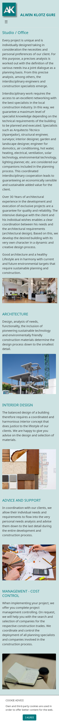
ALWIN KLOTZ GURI (37, 14)
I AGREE (29, 717)
